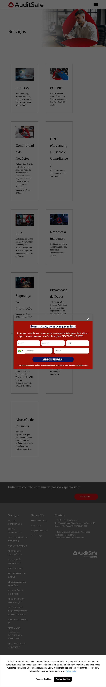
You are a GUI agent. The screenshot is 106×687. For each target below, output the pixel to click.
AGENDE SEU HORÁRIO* (53, 359)
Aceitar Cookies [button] (63, 679)
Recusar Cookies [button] (43, 679)
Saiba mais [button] (71, 671)
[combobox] (20, 351)
